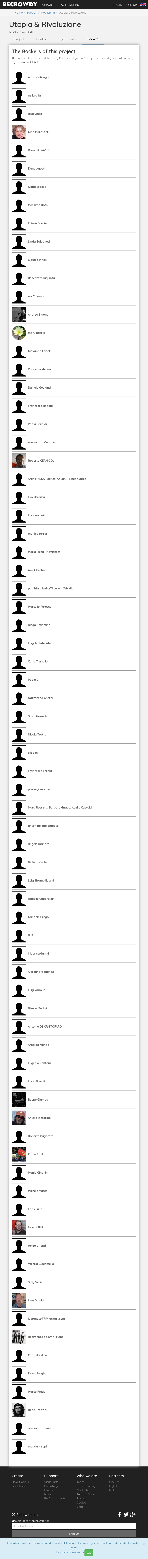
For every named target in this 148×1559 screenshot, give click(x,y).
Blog (80, 1506)
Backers (93, 39)
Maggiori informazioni (69, 1552)
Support (47, 5)
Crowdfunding (86, 1486)
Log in (117, 5)
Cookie (81, 1502)
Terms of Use (85, 1494)
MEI (111, 1490)
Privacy (81, 1498)
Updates (40, 39)
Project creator (67, 39)
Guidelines (18, 1486)
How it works (68, 5)
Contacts (82, 1490)
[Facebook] (119, 1515)
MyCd (113, 1486)
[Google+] (133, 1515)
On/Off (114, 1482)
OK (89, 1552)
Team (80, 1482)
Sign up (131, 5)
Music (48, 1494)
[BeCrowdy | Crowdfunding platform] (20, 5)
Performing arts (54, 1498)
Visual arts (51, 1482)
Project (19, 39)
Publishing (51, 1486)
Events (48, 1490)
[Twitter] (126, 1515)
